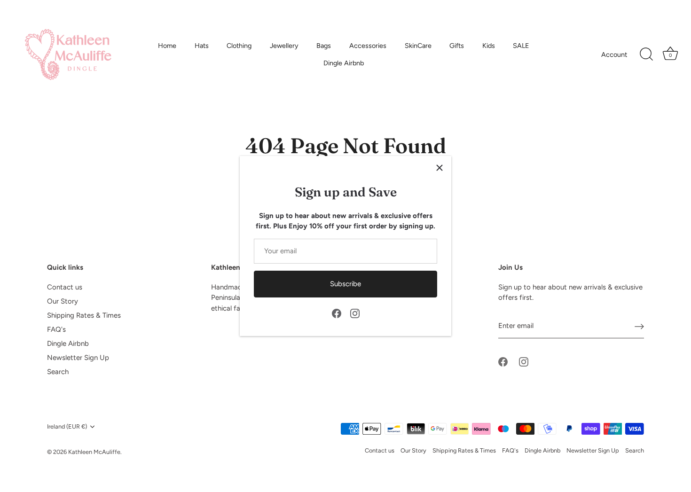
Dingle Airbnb (343, 63)
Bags (323, 45)
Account (614, 54)
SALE (521, 45)
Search (58, 371)
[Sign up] (639, 326)
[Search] (646, 54)
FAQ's (56, 329)
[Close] (439, 167)
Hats (202, 45)
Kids (488, 45)
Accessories (367, 45)
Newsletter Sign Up (78, 357)
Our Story (62, 301)
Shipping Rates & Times (84, 315)
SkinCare (418, 45)
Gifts (456, 45)
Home (167, 45)
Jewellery (284, 45)
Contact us (64, 287)
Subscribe (345, 284)
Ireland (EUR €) (67, 426)
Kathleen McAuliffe (94, 451)
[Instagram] (355, 313)
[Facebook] (336, 313)
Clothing (239, 45)
